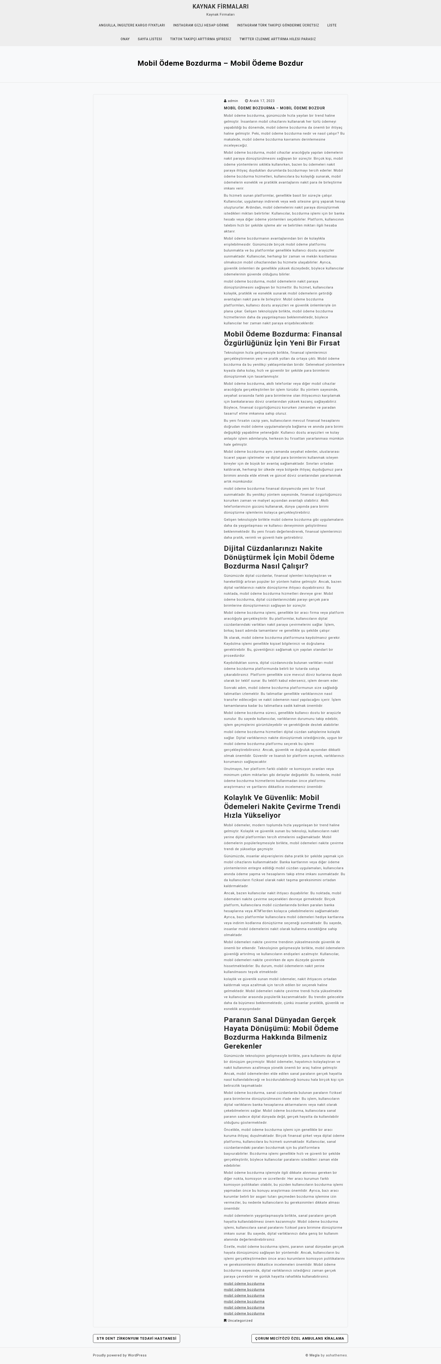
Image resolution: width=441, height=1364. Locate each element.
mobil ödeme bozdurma (244, 1284)
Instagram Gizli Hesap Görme (201, 25)
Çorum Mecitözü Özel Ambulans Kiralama (299, 1338)
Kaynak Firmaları (220, 6)
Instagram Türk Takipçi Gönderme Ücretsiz (278, 25)
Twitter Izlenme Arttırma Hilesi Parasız (278, 39)
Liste (332, 25)
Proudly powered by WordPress (120, 1355)
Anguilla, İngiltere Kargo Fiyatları (132, 25)
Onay (125, 39)
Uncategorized (240, 1321)
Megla (315, 1355)
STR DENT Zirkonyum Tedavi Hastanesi (136, 1338)
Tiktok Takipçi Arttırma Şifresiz (201, 39)
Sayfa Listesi (150, 39)
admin (233, 101)
